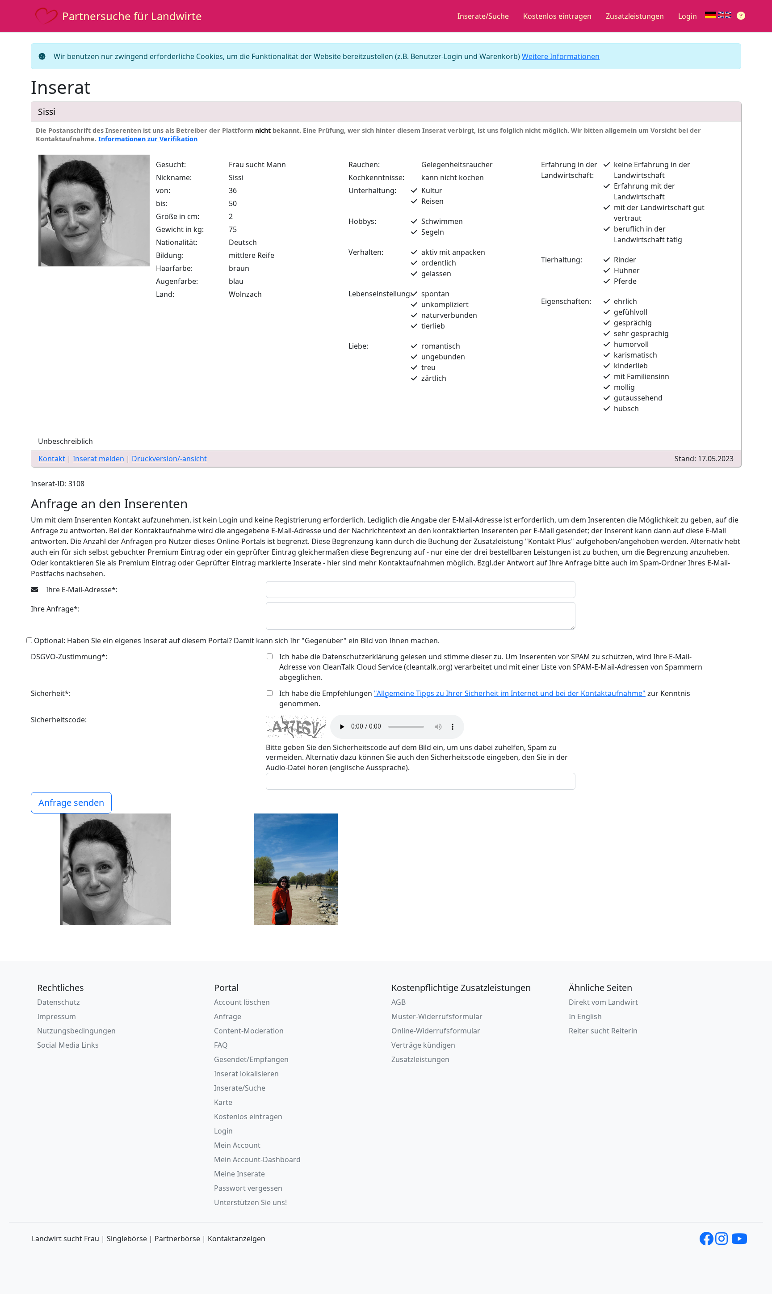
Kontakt (51, 459)
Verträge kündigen (423, 1045)
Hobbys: (362, 221)
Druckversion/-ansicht (169, 459)
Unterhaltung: (372, 190)
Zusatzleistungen (635, 16)
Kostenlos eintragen (557, 16)
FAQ (221, 1045)
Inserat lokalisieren (246, 1074)
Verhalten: (365, 252)
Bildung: (170, 255)
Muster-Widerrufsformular (436, 1016)
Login (687, 16)
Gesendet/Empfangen (251, 1059)
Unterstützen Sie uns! (250, 1202)
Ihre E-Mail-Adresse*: (80, 589)
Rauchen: (364, 164)
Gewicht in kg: (180, 229)
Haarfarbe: (174, 268)
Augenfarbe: (177, 281)
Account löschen (242, 1002)
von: (163, 190)
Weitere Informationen (561, 56)
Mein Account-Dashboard (257, 1159)
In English (585, 1016)
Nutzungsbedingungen (76, 1031)
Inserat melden (98, 459)
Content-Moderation (249, 1031)
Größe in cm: (177, 216)
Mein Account (237, 1145)
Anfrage (227, 1016)
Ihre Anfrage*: (55, 609)
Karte (223, 1102)
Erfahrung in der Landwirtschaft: (569, 170)
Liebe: (358, 346)
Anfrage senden (71, 803)
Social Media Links (68, 1045)
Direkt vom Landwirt (603, 1002)
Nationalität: (176, 242)
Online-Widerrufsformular (435, 1031)
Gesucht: (171, 164)
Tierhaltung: (561, 260)
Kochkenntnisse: (376, 177)
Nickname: (174, 177)
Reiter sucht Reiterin (603, 1031)
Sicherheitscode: (59, 720)
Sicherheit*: (51, 693)
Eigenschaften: (566, 301)
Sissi (46, 111)
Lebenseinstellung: (380, 294)
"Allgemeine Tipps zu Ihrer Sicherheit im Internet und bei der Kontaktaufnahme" (510, 693)
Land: (165, 294)
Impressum (56, 1016)
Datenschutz (58, 1002)
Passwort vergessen (248, 1188)
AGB (398, 1002)
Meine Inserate (239, 1174)
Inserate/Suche (483, 16)
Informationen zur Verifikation (147, 139)
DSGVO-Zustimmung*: (69, 657)
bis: (162, 203)
